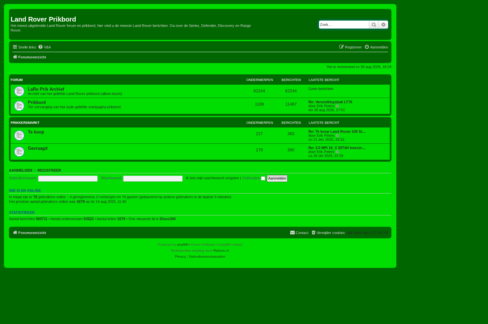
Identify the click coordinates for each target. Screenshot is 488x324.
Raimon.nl (221, 250)
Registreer (49, 170)
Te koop (36, 131)
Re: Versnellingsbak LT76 (330, 102)
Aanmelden (20, 170)
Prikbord (37, 102)
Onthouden (251, 178)
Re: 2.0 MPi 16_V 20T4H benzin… (337, 148)
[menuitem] (44, 47)
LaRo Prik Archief (46, 89)
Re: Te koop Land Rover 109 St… (337, 131)
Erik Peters (326, 106)
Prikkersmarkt (25, 122)
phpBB (182, 244)
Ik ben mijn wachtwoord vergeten (212, 178)
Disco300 (168, 219)
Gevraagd (37, 148)
